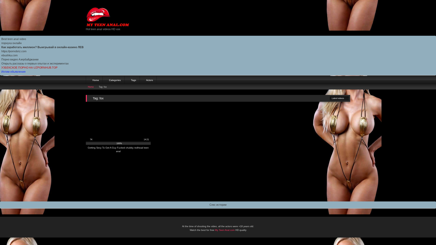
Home (95, 80)
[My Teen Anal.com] (108, 17)
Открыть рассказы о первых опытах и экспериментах (35, 63)
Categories (115, 80)
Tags (133, 80)
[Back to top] (425, 235)
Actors (149, 80)
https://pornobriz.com (13, 51)
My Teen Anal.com (224, 230)
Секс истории (218, 204)
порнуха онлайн (11, 43)
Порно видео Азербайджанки (19, 59)
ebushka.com (9, 55)
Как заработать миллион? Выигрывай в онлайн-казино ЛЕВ (42, 47)
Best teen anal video (13, 39)
